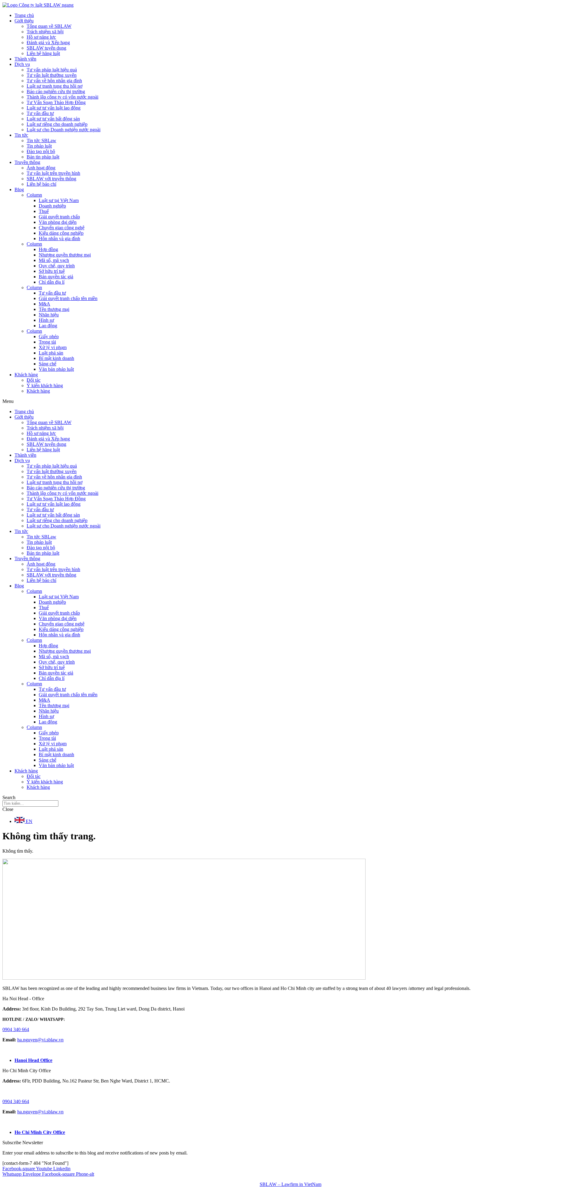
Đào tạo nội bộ (41, 151)
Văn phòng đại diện (58, 222)
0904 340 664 (15, 1029)
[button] (290, 401)
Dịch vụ (22, 64)
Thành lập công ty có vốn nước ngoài (62, 97)
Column (34, 195)
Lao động (48, 325)
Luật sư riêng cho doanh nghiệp (57, 124)
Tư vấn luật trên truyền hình (53, 173)
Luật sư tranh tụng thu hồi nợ (54, 86)
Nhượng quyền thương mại (65, 254)
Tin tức (21, 135)
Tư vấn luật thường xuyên (52, 75)
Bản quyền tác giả (56, 276)
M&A (44, 303)
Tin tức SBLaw (41, 140)
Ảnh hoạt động (41, 167)
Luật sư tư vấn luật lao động (53, 107)
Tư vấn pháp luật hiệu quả (52, 69)
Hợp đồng (48, 249)
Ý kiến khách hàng (45, 385)
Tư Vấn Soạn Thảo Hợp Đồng (56, 102)
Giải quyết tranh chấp (59, 216)
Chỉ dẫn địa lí (51, 282)
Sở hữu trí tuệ (52, 271)
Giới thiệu (24, 20)
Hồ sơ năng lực (41, 37)
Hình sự (46, 320)
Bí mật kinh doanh (56, 358)
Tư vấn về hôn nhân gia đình (54, 80)
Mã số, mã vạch (54, 260)
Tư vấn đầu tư (40, 113)
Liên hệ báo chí (41, 184)
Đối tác (34, 380)
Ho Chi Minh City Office (40, 1132)
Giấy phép (49, 336)
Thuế (44, 211)
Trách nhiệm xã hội (45, 31)
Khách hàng (26, 374)
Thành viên (25, 58)
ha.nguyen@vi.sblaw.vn (40, 1039)
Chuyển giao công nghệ (61, 227)
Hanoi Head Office (33, 1060)
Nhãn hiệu (49, 314)
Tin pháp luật (39, 146)
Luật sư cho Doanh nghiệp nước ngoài (63, 129)
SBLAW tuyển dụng (46, 48)
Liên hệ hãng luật (43, 53)
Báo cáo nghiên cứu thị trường (56, 91)
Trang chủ (24, 15)
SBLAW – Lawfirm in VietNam (290, 1184)
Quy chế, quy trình (57, 265)
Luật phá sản (51, 352)
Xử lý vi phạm (53, 347)
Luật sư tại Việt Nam (59, 200)
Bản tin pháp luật (43, 156)
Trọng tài (47, 342)
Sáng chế (47, 363)
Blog (19, 189)
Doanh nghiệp (52, 205)
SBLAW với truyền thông (51, 178)
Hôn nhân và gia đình (59, 238)
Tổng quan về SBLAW (49, 26)
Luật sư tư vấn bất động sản (53, 118)
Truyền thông (27, 162)
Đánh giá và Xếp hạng (48, 42)
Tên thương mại (54, 309)
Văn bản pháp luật (56, 369)
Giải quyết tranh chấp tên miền (68, 298)
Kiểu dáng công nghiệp (61, 233)
